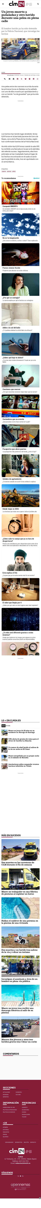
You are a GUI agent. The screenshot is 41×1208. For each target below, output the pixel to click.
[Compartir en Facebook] (18, 79)
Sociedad (5, 1094)
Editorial (6, 1129)
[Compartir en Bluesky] (26, 79)
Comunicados (9, 1142)
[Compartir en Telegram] (30, 79)
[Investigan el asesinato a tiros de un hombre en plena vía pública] (20, 966)
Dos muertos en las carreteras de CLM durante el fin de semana (17, 863)
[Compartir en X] (22, 79)
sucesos (9, 171)
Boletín (26, 1142)
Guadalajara (26, 1114)
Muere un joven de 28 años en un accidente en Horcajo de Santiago (21, 731)
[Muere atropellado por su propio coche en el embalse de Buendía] (4, 758)
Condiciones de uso (9, 1107)
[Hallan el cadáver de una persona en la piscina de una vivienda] (20, 908)
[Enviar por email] (10, 79)
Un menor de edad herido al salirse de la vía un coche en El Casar (23, 748)
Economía (19, 1092)
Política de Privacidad (10, 1109)
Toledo (24, 1117)
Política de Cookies (9, 1112)
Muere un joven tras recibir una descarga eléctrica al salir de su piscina (17, 1010)
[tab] (3, 725)
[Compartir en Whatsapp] (38, 79)
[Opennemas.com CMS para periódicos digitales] (20, 1187)
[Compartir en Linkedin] (34, 79)
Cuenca (24, 1112)
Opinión (5, 1127)
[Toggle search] (38, 4)
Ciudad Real (25, 1109)
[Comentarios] (5, 79)
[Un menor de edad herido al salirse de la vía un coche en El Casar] (4, 749)
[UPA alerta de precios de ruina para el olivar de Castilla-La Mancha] (4, 741)
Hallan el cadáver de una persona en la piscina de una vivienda (19, 922)
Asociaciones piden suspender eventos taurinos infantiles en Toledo (23, 765)
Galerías (5, 1136)
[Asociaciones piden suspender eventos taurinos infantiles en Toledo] (4, 766)
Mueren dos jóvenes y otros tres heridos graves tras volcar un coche (19, 1040)
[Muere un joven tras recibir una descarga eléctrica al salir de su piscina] (20, 995)
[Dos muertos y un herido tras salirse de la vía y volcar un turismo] (20, 937)
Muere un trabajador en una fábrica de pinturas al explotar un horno (19, 892)
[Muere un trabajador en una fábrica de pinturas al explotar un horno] (20, 879)
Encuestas (6, 1132)
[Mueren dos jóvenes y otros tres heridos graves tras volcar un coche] (20, 1027)
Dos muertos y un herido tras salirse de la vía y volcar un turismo (19, 951)
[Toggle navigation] (3, 4)
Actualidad (6, 1092)
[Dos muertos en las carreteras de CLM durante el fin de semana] (20, 850)
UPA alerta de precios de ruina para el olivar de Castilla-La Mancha (23, 740)
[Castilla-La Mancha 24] (20, 4)
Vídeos (5, 1134)
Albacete (24, 1107)
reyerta (4, 171)
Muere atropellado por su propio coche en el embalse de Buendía (23, 756)
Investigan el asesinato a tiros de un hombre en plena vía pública (19, 980)
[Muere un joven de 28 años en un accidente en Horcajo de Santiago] (4, 733)
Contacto (33, 1142)
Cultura (18, 1094)
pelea (13, 171)
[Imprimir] (14, 79)
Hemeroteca (18, 1142)
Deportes (6, 1097)
